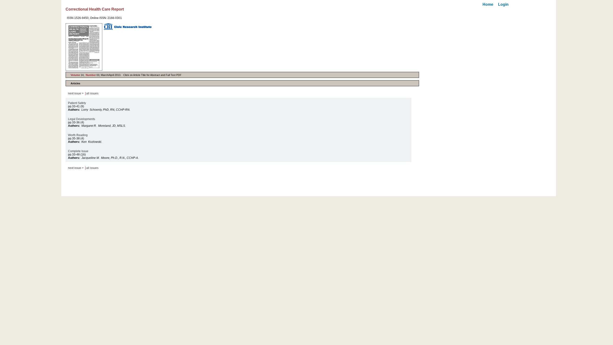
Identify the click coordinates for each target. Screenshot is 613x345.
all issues (92, 93)
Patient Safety (77, 103)
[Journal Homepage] (84, 47)
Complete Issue (78, 151)
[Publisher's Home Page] (128, 26)
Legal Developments (82, 119)
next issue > (76, 93)
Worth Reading (78, 135)
